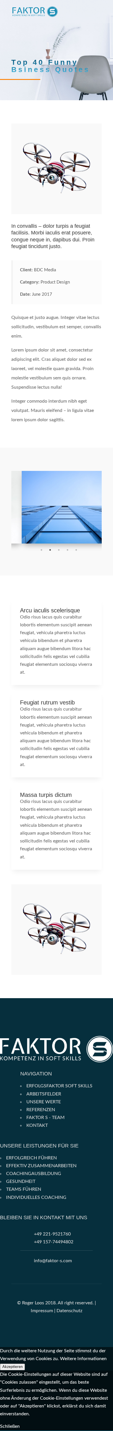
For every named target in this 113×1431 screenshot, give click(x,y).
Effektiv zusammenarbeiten (41, 1165)
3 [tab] (59, 550)
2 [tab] (50, 550)
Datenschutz (69, 1310)
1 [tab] (41, 550)
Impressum (42, 1310)
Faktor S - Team (45, 1117)
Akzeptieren (12, 1367)
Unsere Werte (43, 1102)
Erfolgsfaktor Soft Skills (59, 1086)
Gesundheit (20, 1181)
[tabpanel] (56, 507)
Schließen (10, 1426)
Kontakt (37, 1125)
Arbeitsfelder (43, 1094)
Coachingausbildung (33, 1173)
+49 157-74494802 (53, 1242)
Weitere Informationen (83, 1358)
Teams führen (23, 1189)
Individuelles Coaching (36, 1197)
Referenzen (40, 1109)
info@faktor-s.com (53, 1260)
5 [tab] (76, 550)
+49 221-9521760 (52, 1234)
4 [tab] (67, 550)
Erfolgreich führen (31, 1158)
